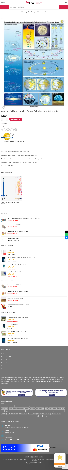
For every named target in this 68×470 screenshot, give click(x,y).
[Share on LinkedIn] (16, 129)
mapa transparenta (21, 411)
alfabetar (4, 406)
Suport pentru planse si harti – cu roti (10, 202)
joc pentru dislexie (40, 408)
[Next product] (34, 15)
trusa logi (36, 416)
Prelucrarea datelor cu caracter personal (11, 365)
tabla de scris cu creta (56, 413)
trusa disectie (30, 416)
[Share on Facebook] (5, 129)
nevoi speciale (36, 411)
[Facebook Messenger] (66, 237)
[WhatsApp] (66, 234)
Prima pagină (25, 12)
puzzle (29, 413)
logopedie (8, 411)
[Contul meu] (63, 2)
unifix (41, 416)
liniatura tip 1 (61, 408)
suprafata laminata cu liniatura (43, 413)
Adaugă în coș (15, 119)
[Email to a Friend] (10, 129)
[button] (5, 2)
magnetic (13, 411)
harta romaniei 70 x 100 (24, 408)
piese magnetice (60, 411)
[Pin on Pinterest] (13, 129)
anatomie (9, 406)
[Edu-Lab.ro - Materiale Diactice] (34, 2)
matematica (29, 411)
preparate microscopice (13, 413)
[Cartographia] (7, 136)
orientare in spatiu (52, 411)
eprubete (11, 408)
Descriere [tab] (4, 151)
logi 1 (3, 411)
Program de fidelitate (6, 359)
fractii (16, 408)
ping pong (4, 413)
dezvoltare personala (56, 406)
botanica (22, 406)
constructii (37, 406)
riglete (34, 413)
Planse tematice (42, 12)
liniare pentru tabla (53, 408)
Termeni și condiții (6, 357)
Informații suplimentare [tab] (15, 151)
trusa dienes (22, 416)
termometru (16, 416)
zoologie (45, 416)
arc (13, 406)
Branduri (3, 368)
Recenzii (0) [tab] (26, 151)
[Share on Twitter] (8, 129)
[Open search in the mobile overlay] (34, 7)
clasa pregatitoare (29, 406)
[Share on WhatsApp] (2, 129)
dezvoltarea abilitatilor (46, 406)
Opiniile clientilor (5, 362)
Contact (3, 354)
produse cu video (23, 413)
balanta (17, 406)
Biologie (33, 12)
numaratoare (43, 411)
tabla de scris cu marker (7, 416)
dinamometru (5, 408)
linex (46, 408)
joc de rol (32, 408)
